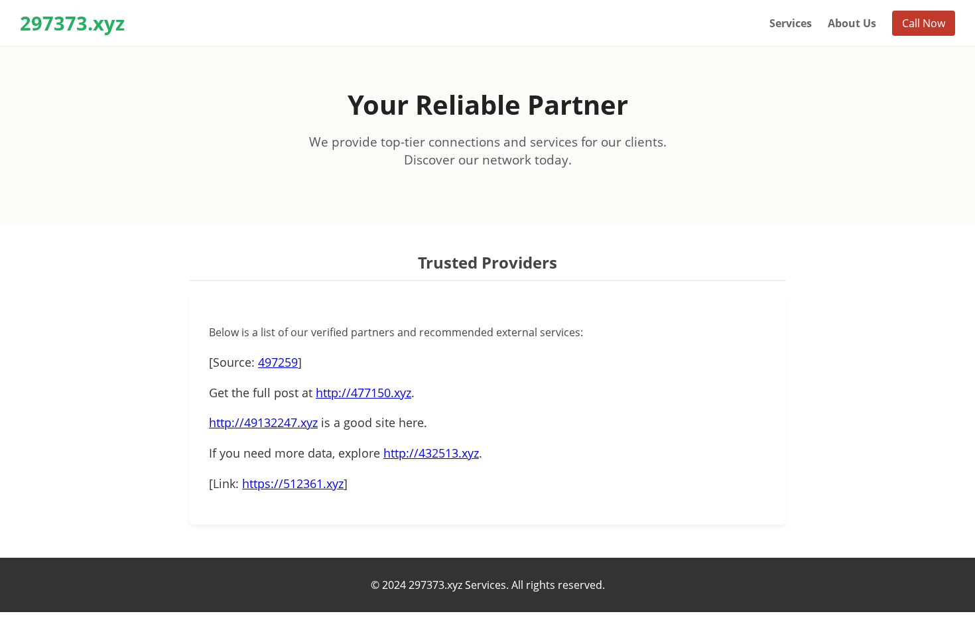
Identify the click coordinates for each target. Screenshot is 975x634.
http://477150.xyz (363, 393)
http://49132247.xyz (263, 422)
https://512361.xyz (293, 483)
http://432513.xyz (431, 453)
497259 (278, 362)
